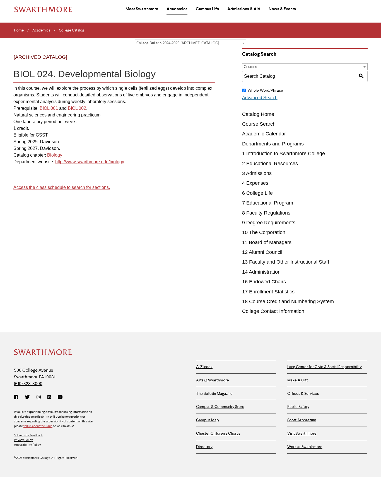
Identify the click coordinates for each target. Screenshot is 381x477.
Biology (54, 155)
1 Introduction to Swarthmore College (283, 153)
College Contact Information (273, 311)
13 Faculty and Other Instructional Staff (285, 262)
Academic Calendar (264, 134)
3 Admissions (257, 173)
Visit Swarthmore (302, 433)
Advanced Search (260, 97)
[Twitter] (27, 398)
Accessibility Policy (27, 445)
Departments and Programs (273, 144)
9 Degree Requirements (268, 222)
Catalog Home (258, 114)
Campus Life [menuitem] (207, 9)
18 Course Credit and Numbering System (288, 301)
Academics (41, 30)
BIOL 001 (49, 108)
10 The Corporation (263, 232)
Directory (204, 446)
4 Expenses (255, 183)
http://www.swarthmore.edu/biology (89, 161)
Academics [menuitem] (177, 9)
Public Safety (298, 406)
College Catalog (71, 30)
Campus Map (207, 419)
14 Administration (261, 272)
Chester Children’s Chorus (218, 433)
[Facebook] (17, 398)
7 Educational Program (267, 203)
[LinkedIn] (49, 398)
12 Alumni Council (262, 252)
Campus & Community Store (220, 406)
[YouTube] (60, 398)
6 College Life (257, 193)
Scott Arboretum (301, 419)
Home (19, 30)
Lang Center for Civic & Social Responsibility (324, 366)
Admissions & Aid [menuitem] (243, 9)
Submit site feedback (28, 435)
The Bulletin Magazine (214, 393)
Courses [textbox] (250, 67)
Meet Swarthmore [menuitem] (142, 9)
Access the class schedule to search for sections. (61, 187)
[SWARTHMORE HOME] (43, 9)
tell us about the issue (37, 426)
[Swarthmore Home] (43, 352)
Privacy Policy (23, 440)
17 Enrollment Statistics (268, 292)
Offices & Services (303, 393)
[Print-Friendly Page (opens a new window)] (198, 61)
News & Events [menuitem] (282, 9)
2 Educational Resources (270, 163)
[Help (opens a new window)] (209, 61)
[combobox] (190, 43)
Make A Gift (297, 380)
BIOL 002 (77, 108)
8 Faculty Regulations (266, 213)
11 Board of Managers (266, 242)
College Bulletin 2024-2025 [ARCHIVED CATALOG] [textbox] (177, 43)
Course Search (259, 124)
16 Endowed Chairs (264, 281)
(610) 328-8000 (28, 383)
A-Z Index (204, 366)
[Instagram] (38, 398)
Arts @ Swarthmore (212, 380)
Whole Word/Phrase (265, 90)
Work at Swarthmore (304, 446)
